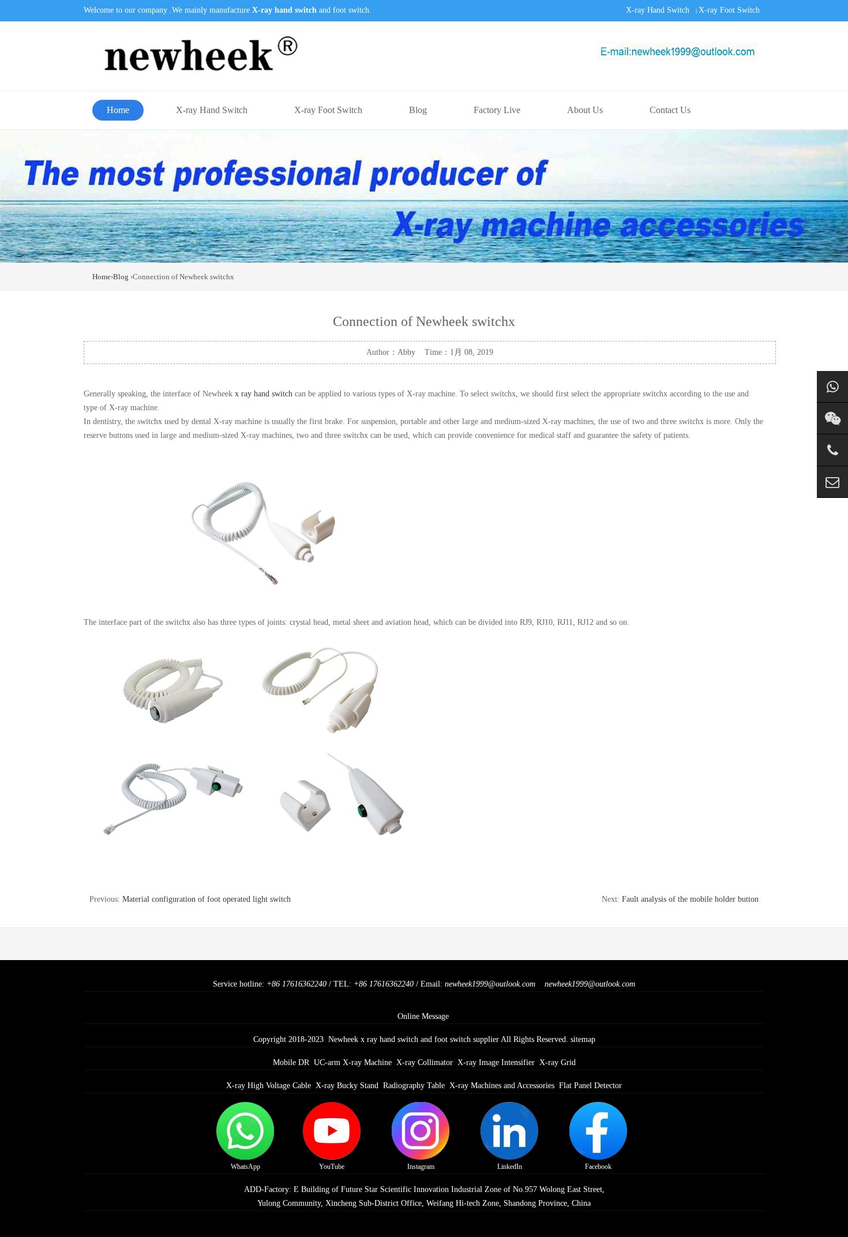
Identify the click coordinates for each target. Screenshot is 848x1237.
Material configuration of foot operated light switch (206, 899)
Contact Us (670, 110)
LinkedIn (509, 1167)
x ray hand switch (263, 393)
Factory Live (497, 110)
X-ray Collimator (424, 1062)
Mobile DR (291, 1062)
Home (118, 110)
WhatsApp (245, 1167)
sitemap (583, 1039)
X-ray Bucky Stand (347, 1085)
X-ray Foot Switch (729, 10)
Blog (418, 110)
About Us (585, 110)
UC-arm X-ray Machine (353, 1062)
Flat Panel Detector (590, 1085)
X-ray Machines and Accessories (501, 1085)
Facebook (598, 1167)
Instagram (420, 1167)
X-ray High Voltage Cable (268, 1085)
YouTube (331, 1167)
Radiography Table (414, 1085)
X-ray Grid (557, 1062)
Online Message (423, 1016)
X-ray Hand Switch (657, 10)
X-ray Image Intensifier (496, 1062)
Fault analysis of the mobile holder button (690, 899)
